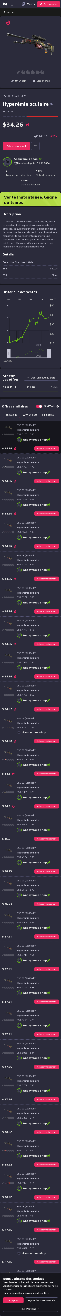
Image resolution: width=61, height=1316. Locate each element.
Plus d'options (28, 1308)
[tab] (11, 415)
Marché (31, 4)
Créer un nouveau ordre (43, 377)
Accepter (13, 1300)
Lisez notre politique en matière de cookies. (26, 1293)
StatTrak (49, 406)
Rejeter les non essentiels (41, 1300)
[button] (41, 81)
